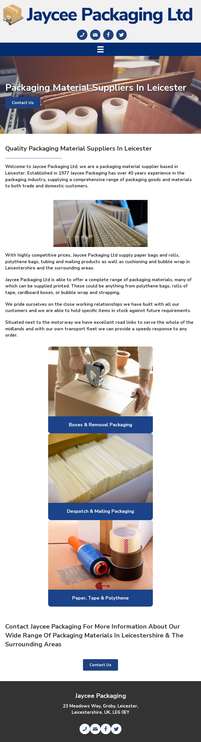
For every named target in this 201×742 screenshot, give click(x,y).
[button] (22, 102)
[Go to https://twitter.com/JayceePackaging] (121, 35)
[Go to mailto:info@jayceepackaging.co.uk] (95, 35)
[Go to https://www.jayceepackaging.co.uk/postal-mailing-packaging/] (100, 511)
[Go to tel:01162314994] (82, 35)
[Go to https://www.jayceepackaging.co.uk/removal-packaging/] (100, 425)
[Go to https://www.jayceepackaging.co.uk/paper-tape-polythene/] (100, 598)
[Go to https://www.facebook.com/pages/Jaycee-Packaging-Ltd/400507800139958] (108, 35)
